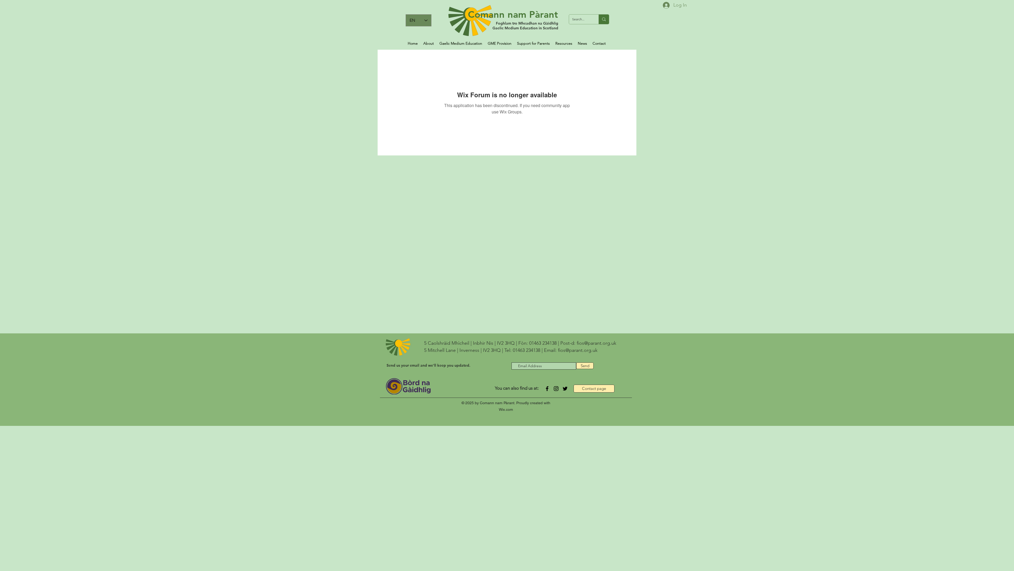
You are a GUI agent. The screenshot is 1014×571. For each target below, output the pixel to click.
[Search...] (604, 19)
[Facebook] (547, 388)
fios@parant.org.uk (596, 343)
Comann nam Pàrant (513, 14)
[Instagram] (556, 388)
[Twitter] (565, 388)
